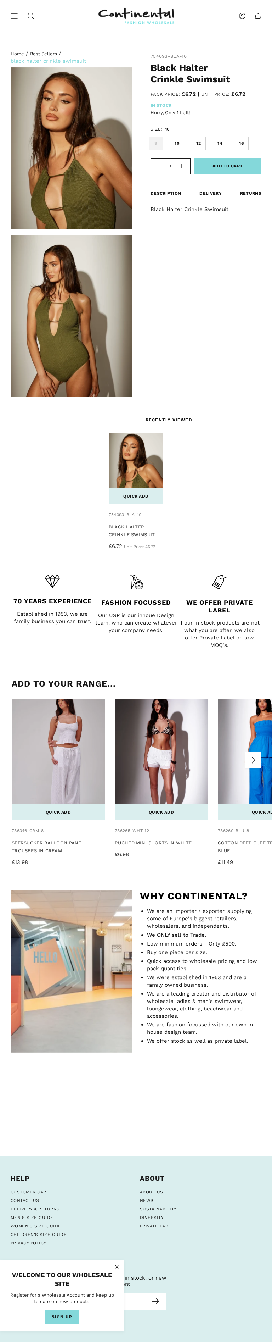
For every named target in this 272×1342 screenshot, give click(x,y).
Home (17, 53)
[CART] (257, 16)
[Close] (116, 1266)
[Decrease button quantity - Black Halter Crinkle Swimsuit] (158, 166)
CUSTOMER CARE (30, 1192)
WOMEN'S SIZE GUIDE (36, 1226)
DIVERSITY (152, 1217)
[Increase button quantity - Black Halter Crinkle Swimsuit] (183, 166)
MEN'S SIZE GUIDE (32, 1217)
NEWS (147, 1200)
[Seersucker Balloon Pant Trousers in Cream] (58, 759)
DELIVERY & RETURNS (35, 1209)
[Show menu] (14, 16)
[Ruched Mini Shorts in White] (161, 759)
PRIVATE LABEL (157, 1226)
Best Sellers (43, 53)
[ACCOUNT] (242, 16)
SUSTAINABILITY (158, 1209)
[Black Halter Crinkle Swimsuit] (136, 468)
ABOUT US (151, 1192)
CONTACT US (25, 1200)
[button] (30, 16)
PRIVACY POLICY (28, 1243)
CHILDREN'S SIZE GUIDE (39, 1234)
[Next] (253, 760)
